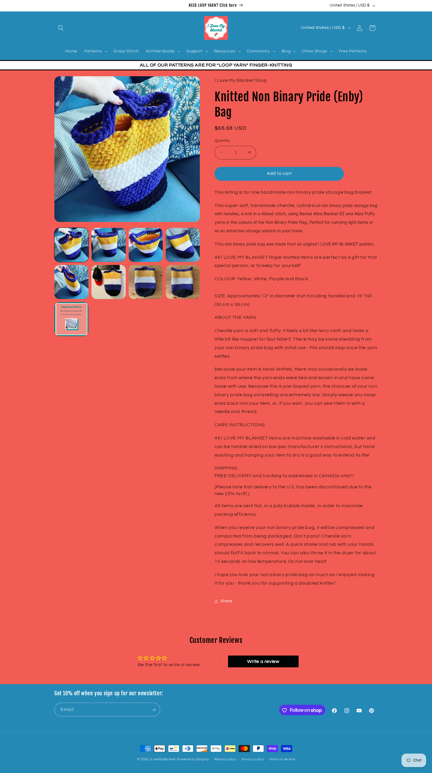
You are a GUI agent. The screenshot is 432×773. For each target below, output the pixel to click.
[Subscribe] (153, 710)
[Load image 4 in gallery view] (183, 245)
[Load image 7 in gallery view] (146, 282)
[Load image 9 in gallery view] (71, 319)
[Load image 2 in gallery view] (108, 245)
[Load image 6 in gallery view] (108, 282)
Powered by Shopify (193, 759)
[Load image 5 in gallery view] (71, 282)
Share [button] (226, 601)
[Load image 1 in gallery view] (71, 245)
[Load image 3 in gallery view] (146, 245)
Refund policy (225, 759)
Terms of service (282, 759)
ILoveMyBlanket (163, 759)
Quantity (222, 140)
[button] (60, 27)
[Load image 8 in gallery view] (183, 282)
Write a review (263, 661)
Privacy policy (253, 759)
